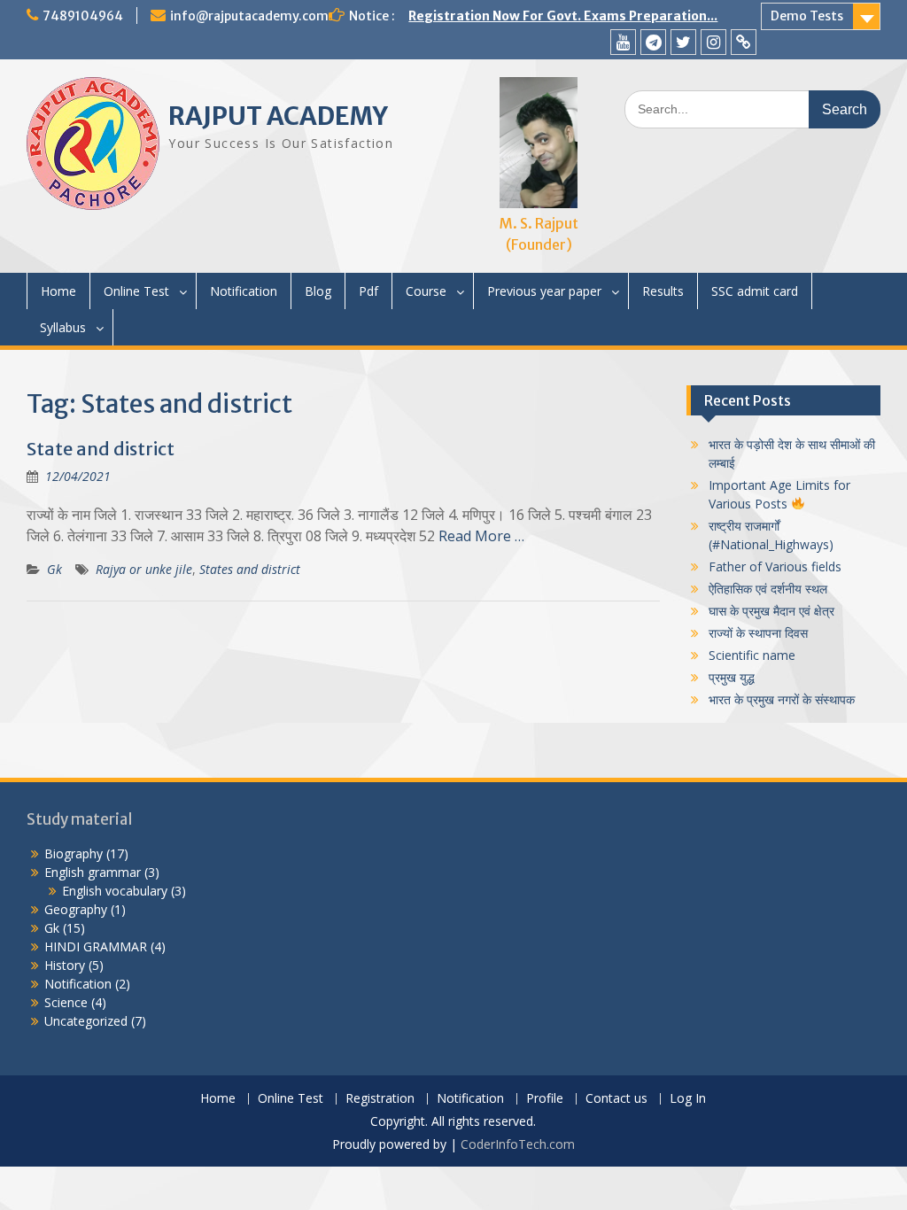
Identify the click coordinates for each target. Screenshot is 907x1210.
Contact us (616, 1099)
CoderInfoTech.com (518, 1144)
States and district (249, 569)
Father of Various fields (775, 566)
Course (426, 291)
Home (58, 291)
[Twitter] (683, 42)
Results (663, 291)
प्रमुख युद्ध (732, 677)
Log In (688, 1099)
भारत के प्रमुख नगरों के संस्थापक (782, 699)
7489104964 (83, 16)
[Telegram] (653, 42)
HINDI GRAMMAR (95, 946)
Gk (54, 569)
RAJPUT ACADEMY (278, 116)
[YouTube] (623, 42)
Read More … (481, 536)
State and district (100, 449)
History (64, 965)
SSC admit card (754, 291)
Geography (75, 909)
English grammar (92, 872)
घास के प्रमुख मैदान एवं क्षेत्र (771, 610)
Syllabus (63, 327)
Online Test (136, 291)
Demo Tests (807, 16)
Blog (318, 291)
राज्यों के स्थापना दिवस (758, 632)
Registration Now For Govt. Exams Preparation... (562, 16)
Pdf (368, 291)
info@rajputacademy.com (249, 16)
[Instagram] (713, 42)
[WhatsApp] (743, 42)
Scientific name (752, 655)
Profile (544, 1099)
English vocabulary (114, 890)
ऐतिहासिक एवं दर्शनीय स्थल (768, 588)
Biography (73, 853)
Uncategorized (86, 1020)
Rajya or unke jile (144, 569)
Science (66, 1002)
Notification (243, 291)
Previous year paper (544, 291)
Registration (380, 1099)
